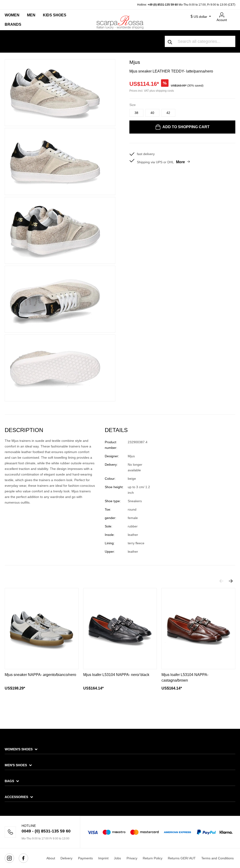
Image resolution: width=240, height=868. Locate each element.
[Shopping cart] (232, 13)
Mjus (134, 62)
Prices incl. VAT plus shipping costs (151, 90)
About (50, 858)
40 (152, 113)
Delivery (66, 858)
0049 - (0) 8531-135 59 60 (46, 831)
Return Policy (152, 858)
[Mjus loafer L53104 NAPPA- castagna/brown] (198, 628)
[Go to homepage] (120, 22)
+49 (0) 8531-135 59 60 (163, 4)
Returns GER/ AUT (182, 858)
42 (168, 113)
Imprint (103, 858)
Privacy (132, 858)
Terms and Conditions (217, 858)
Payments (85, 858)
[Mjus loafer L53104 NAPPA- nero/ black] (120, 628)
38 (136, 113)
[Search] (170, 41)
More (180, 162)
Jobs (117, 858)
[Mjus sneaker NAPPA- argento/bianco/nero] (41, 628)
